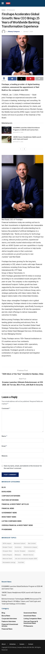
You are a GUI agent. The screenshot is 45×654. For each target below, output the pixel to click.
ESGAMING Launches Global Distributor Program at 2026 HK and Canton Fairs (26, 129)
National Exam (7, 558)
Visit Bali (21, 562)
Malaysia (18, 555)
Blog (4, 487)
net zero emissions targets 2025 (26, 558)
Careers (21, 644)
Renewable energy (9, 562)
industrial (31, 551)
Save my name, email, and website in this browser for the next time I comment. (23, 467)
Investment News (9, 517)
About (4, 644)
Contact (30, 644)
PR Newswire (11, 10)
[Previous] (20, 149)
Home (3, 10)
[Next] (24, 149)
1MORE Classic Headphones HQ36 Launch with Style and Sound (27, 138)
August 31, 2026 (18, 132)
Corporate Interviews (11, 496)
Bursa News (6, 492)
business (18, 547)
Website (4, 456)
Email (4, 446)
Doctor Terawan (20, 551)
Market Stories (28, 555)
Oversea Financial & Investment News (17, 525)
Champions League (30, 547)
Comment (6, 408)
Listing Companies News (12, 521)
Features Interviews (10, 500)
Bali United (32, 543)
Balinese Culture (19, 543)
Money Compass (14, 31)
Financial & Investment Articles (15, 504)
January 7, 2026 (28, 31)
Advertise (13, 644)
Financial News (8, 508)
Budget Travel (7, 547)
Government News (9, 513)
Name (4, 436)
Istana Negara (7, 555)
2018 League (7, 543)
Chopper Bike (7, 551)
